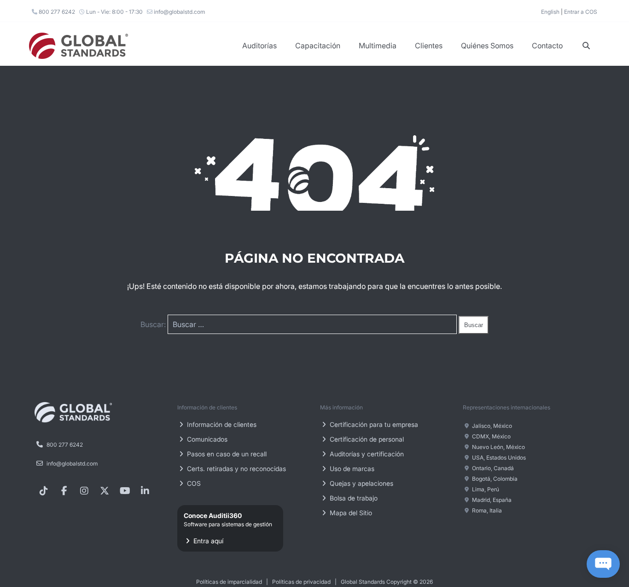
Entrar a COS (580, 11)
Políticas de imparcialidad (229, 581)
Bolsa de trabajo (353, 498)
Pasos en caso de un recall (226, 454)
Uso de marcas (351, 468)
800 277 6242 (56, 11)
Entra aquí (228, 528)
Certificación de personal (366, 439)
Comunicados (206, 439)
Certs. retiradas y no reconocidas (235, 468)
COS (193, 483)
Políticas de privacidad (301, 581)
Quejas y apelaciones (360, 483)
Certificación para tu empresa (373, 424)
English (550, 11)
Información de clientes (220, 424)
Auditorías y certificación (366, 454)
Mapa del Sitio (350, 513)
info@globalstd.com (178, 11)
